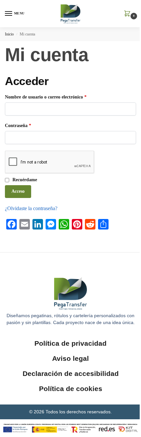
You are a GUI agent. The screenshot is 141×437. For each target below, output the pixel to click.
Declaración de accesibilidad (71, 373)
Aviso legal (70, 358)
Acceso (18, 191)
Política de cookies (70, 388)
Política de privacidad (70, 343)
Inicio (9, 34)
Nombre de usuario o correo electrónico (57, 96)
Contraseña (29, 125)
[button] (128, 14)
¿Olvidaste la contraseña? (31, 208)
